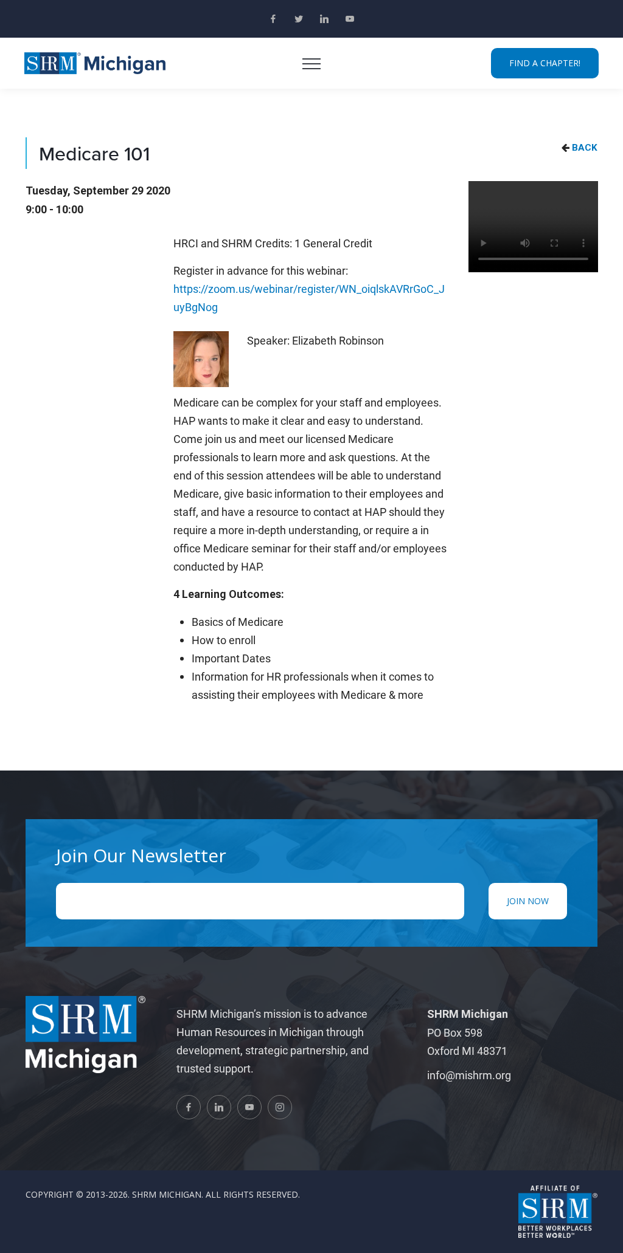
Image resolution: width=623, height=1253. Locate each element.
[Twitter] (298, 19)
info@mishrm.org (469, 1075)
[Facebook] (273, 19)
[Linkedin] (324, 19)
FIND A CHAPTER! (544, 63)
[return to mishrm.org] (94, 63)
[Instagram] (280, 1107)
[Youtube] (350, 19)
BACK (584, 147)
